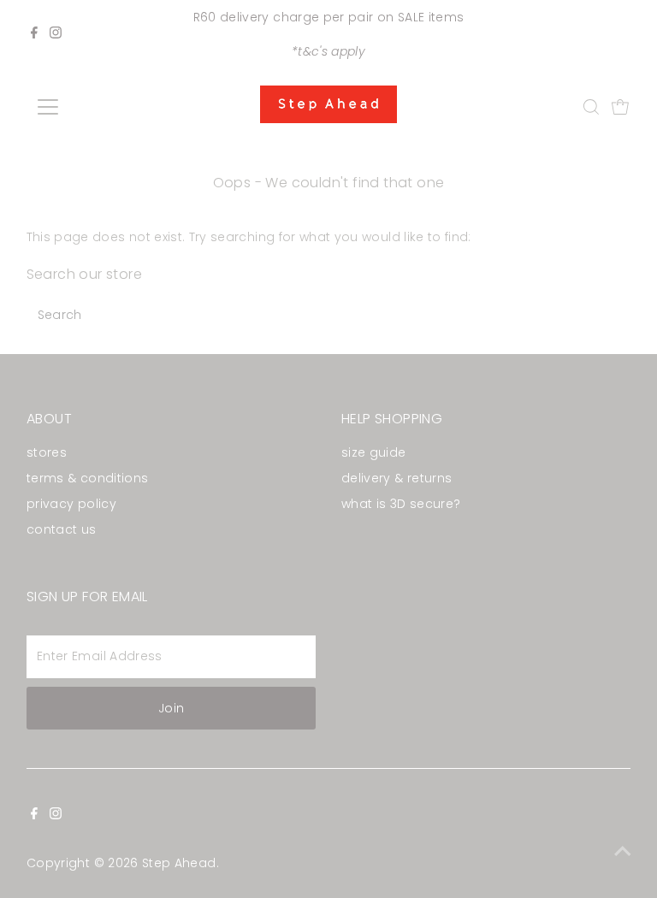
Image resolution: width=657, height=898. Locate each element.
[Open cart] (620, 107)
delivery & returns (396, 478)
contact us (62, 529)
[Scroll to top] (623, 851)
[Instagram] (55, 34)
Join (171, 708)
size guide (373, 452)
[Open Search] (591, 107)
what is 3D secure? (400, 503)
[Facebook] (34, 34)
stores (47, 452)
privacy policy (71, 503)
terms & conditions (87, 478)
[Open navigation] (98, 107)
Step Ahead (179, 862)
